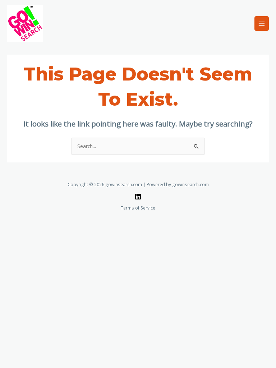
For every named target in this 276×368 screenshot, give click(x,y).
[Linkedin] (138, 196)
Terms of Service (138, 208)
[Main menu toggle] (261, 23)
